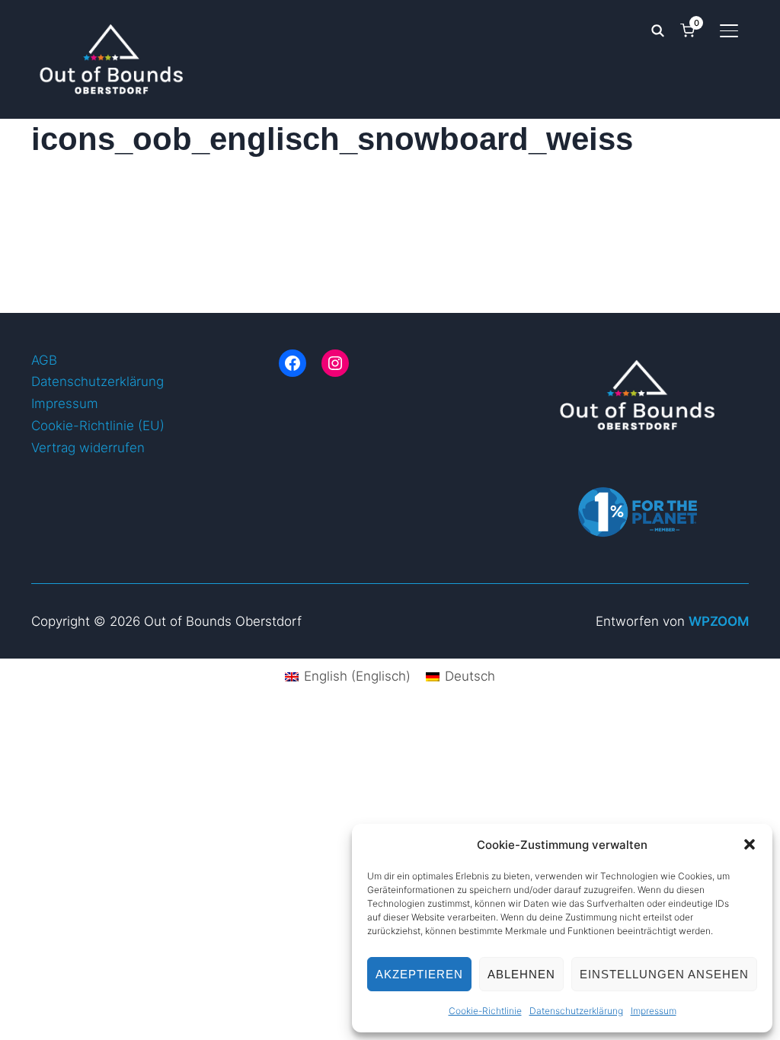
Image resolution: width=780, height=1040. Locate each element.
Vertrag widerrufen (88, 447)
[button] (749, 844)
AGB (44, 360)
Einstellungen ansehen (664, 974)
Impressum (653, 1010)
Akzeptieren (419, 974)
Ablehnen (521, 974)
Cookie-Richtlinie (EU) (98, 425)
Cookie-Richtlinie (485, 1010)
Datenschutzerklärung (576, 1010)
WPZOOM (719, 621)
